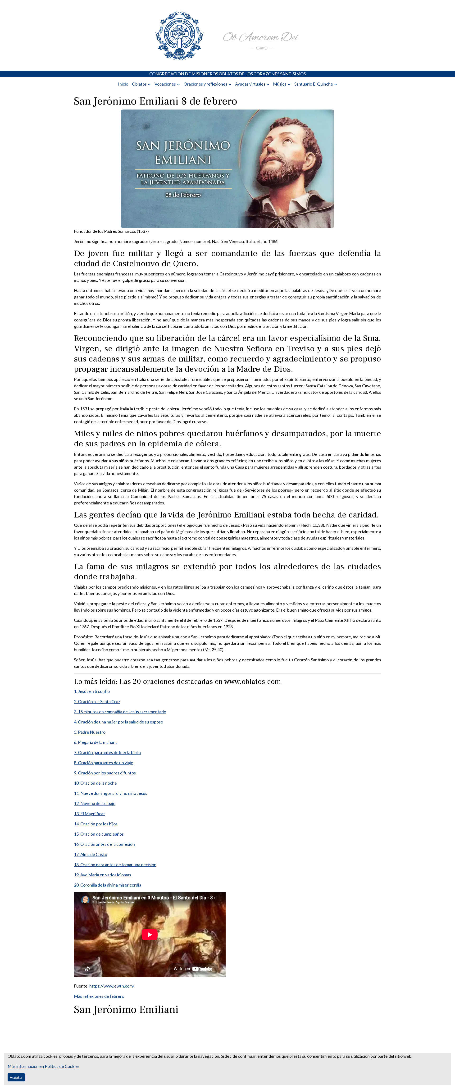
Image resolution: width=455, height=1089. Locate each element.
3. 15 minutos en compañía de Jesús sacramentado (120, 711)
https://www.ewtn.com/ (111, 985)
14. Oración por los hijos (96, 823)
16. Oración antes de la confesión (104, 844)
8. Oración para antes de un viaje (103, 762)
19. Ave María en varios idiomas (102, 874)
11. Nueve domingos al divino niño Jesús (110, 793)
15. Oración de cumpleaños (99, 834)
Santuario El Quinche (313, 84)
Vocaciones (165, 84)
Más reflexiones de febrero (99, 996)
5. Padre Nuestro (89, 732)
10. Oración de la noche (95, 783)
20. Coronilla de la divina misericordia (107, 885)
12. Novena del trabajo (94, 803)
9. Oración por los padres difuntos (105, 772)
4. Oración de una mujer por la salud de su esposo (118, 721)
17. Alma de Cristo (90, 854)
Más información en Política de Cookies (44, 1066)
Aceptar (16, 1077)
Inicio (123, 84)
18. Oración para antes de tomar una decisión (115, 864)
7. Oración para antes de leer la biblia (107, 752)
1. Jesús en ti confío (92, 691)
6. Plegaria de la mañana (96, 742)
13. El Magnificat (89, 813)
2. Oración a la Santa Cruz (97, 701)
